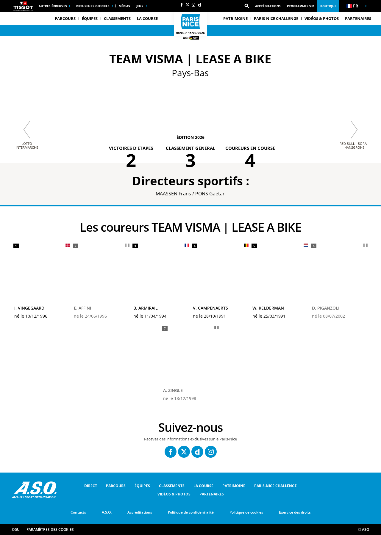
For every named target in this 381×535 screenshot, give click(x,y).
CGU (16, 529)
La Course (203, 485)
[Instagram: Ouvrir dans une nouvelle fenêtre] (193, 5)
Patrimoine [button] (235, 18)
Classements (117, 18)
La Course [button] (147, 18)
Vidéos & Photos (322, 18)
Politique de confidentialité (191, 512)
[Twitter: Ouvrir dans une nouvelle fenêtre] (187, 5)
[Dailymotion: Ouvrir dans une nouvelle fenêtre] (199, 5)
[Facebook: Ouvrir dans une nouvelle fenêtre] (181, 5)
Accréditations (268, 6)
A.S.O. (107, 512)
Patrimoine (233, 485)
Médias (124, 6)
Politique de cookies (246, 512)
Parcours (116, 485)
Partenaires (358, 18)
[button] (247, 6)
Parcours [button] (65, 18)
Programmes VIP (300, 6)
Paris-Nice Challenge (276, 18)
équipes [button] (90, 18)
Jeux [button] (139, 6)
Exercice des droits (295, 512)
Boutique (328, 6)
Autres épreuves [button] (53, 6)
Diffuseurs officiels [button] (93, 6)
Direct (90, 485)
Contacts (78, 512)
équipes (142, 485)
